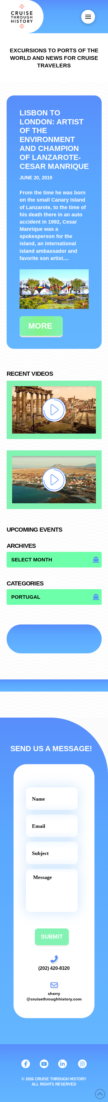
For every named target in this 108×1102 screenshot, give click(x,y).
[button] (88, 17)
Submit (52, 936)
